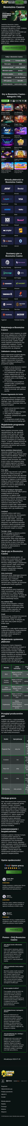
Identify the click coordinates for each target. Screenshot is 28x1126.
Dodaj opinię (14, 872)
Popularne (4, 100)
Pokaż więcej (14, 929)
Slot (23, 100)
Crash (17, 100)
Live (11, 100)
